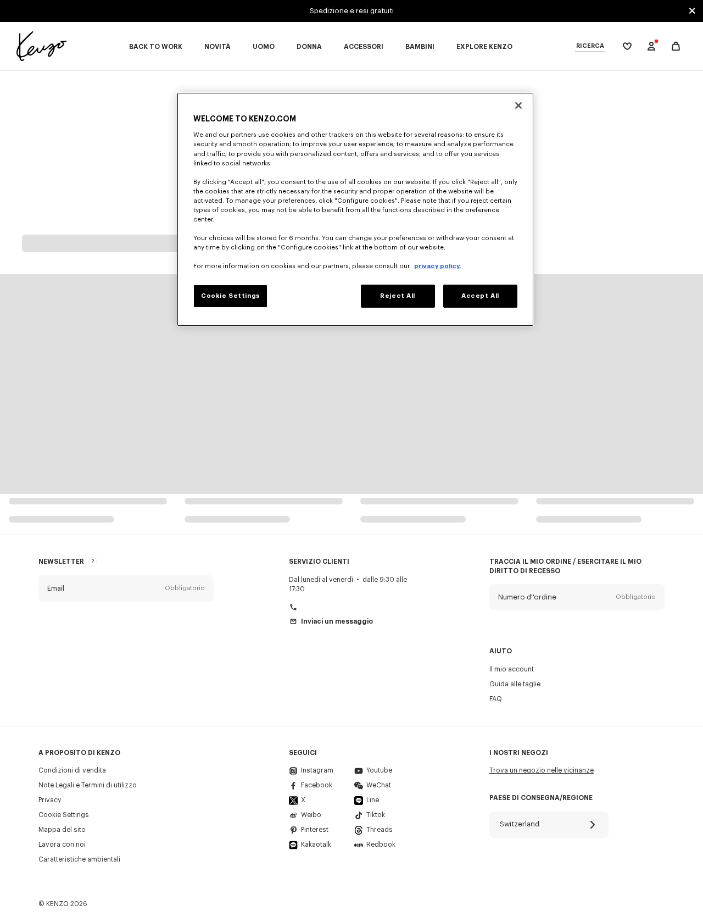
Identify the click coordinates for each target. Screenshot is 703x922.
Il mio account (511, 669)
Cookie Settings (63, 815)
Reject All (397, 296)
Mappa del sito (62, 829)
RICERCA (590, 46)
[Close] (518, 105)
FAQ (495, 699)
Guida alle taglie (514, 684)
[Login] (651, 46)
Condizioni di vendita (72, 770)
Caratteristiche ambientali (79, 859)
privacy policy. (437, 266)
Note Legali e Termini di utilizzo (87, 785)
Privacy (49, 800)
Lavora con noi (62, 844)
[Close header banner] (692, 11)
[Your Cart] (675, 46)
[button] (126, 588)
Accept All (480, 296)
